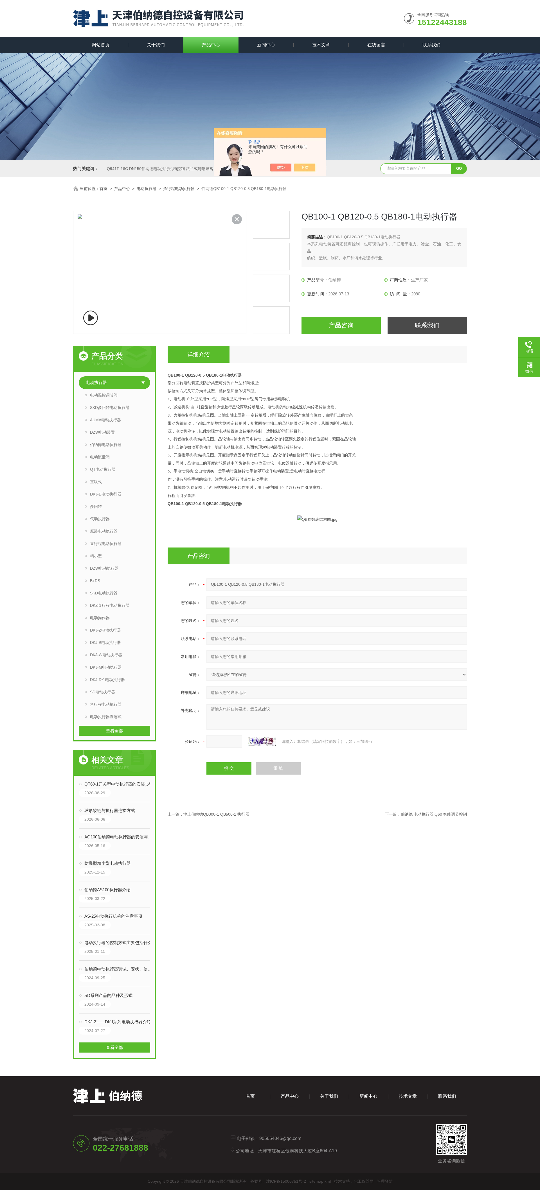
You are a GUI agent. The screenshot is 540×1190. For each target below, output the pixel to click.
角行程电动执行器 (179, 188)
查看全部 (114, 730)
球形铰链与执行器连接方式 (109, 810)
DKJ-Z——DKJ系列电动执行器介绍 (117, 1021)
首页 (103, 188)
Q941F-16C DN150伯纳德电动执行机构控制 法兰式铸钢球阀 (160, 168)
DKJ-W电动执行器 (106, 655)
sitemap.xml (320, 1181)
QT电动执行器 (102, 469)
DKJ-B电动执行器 (105, 642)
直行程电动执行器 (106, 543)
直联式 (96, 481)
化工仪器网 (364, 1181)
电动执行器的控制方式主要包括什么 (118, 942)
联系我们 (431, 44)
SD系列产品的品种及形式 (108, 995)
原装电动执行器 (104, 531)
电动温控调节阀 (104, 395)
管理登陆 (385, 1181)
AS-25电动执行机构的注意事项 (113, 916)
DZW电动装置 (102, 432)
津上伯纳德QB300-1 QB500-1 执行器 (216, 814)
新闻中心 (266, 44)
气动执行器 (100, 519)
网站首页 (101, 44)
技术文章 (321, 44)
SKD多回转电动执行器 (109, 407)
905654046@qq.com (280, 1138)
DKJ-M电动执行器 (106, 667)
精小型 (96, 556)
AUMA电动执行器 (105, 420)
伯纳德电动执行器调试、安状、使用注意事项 (120, 969)
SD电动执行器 (102, 692)
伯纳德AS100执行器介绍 (107, 889)
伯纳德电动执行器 (106, 444)
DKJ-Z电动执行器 (105, 630)
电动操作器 (100, 618)
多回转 (96, 506)
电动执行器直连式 (106, 716)
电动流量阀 (100, 457)
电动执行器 (146, 188)
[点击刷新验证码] (262, 741)
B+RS (95, 580)
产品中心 (211, 44)
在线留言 (376, 44)
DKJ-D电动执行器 (105, 494)
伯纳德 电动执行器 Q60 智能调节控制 (434, 814)
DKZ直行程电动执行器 (109, 605)
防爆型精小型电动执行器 (107, 863)
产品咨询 (341, 325)
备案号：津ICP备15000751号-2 (278, 1181)
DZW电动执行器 (104, 568)
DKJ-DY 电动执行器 (107, 679)
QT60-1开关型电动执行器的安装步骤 (118, 784)
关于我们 (156, 44)
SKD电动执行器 (104, 593)
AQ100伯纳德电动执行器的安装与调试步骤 (120, 836)
